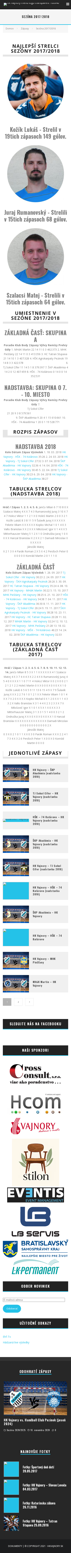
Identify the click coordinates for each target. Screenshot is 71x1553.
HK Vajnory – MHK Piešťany (44, 960)
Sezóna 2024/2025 (16, 1430)
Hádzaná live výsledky (16, 1342)
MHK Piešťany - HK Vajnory (19, 595)
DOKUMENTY (15, 1546)
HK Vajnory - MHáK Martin (26, 590)
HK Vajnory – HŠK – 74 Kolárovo (47, 937)
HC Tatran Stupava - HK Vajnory (29, 586)
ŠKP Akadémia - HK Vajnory (37, 634)
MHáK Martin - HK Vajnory (31, 621)
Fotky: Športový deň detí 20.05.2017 (38, 1469)
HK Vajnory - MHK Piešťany (28, 625)
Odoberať (11, 1308)
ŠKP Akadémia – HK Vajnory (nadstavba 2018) (45, 843)
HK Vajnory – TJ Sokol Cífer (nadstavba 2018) (47, 867)
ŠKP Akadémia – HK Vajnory (45, 914)
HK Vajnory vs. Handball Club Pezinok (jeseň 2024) (35, 1422)
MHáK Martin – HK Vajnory (44, 983)
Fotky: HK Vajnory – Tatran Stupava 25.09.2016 (40, 1523)
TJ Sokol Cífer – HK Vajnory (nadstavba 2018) (45, 796)
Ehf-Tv (7, 1336)
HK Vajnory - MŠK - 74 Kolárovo (31, 630)
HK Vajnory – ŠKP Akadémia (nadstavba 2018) (46, 773)
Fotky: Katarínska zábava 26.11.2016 (39, 1505)
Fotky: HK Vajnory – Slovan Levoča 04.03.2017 (44, 1487)
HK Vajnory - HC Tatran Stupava (31, 617)
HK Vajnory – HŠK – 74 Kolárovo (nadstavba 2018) (47, 890)
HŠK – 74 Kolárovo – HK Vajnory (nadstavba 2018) (48, 820)
